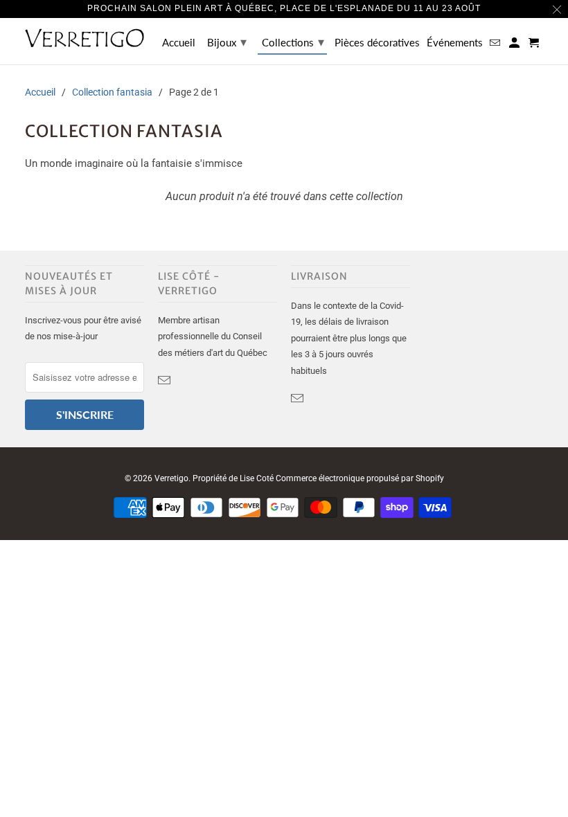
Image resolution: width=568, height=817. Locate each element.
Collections (293, 41)
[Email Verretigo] (165, 380)
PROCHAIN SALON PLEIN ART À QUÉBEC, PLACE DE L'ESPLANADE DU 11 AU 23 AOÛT (284, 8)
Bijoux (227, 41)
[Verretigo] (84, 37)
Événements (455, 42)
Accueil (178, 42)
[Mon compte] (515, 45)
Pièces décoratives (377, 42)
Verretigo (171, 478)
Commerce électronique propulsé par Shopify (360, 478)
